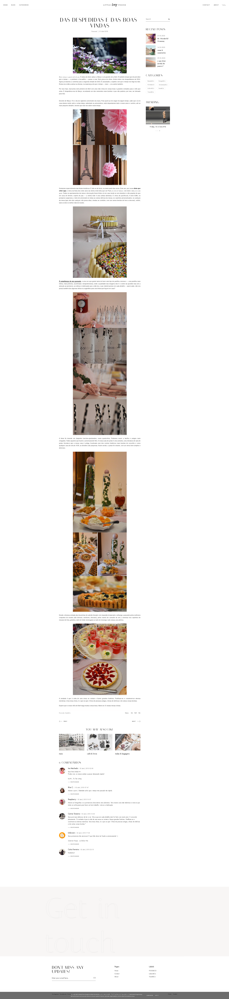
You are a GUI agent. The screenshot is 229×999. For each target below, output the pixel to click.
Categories (24, 5)
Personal (94, 31)
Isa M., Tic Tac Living (74, 779)
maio (61, 753)
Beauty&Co (151, 81)
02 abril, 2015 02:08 (86, 768)
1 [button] (156, 131)
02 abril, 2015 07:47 (81, 787)
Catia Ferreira (73, 849)
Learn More (149, 995)
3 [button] (160, 131)
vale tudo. (157, 127)
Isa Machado (73, 768)
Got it (157, 995)
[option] (158, 117)
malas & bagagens (122, 753)
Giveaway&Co (163, 85)
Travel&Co (151, 92)
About (216, 5)
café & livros (92, 753)
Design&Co (162, 81)
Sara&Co (67, 713)
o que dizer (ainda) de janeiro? (161, 63)
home (5, 5)
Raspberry (72, 799)
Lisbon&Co (151, 88)
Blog (13, 5)
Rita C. (71, 787)
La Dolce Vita (83, 841)
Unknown (71, 833)
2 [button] (158, 131)
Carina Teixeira (74, 814)
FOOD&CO (151, 85)
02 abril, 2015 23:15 (87, 850)
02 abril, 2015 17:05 (83, 833)
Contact (206, 5)
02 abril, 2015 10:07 (84, 799)
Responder (75, 782)
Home (116, 971)
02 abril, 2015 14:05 (88, 814)
